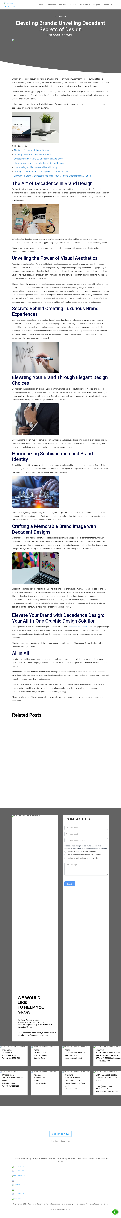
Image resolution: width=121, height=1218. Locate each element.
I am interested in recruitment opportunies (82, 851)
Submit (69, 884)
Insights (96, 5)
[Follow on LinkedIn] (63, 1123)
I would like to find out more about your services (84, 855)
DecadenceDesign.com (77, 627)
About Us (62, 5)
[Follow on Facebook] (58, 1123)
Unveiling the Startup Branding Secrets (32, 728)
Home (40, 5)
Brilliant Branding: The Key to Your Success (34, 781)
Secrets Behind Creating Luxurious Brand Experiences (38, 158)
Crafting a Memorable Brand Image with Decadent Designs (41, 171)
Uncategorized (60, 16)
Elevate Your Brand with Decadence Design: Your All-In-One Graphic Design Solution (52, 176)
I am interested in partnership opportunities (82, 858)
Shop (71, 5)
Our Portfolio (84, 5)
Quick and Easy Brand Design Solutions (32, 755)
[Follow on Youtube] (53, 1123)
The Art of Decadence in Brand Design (31, 150)
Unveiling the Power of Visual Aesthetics (32, 154)
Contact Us (107, 5)
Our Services (51, 5)
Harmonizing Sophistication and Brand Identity (35, 167)
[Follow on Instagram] (67, 1123)
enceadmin (55, 35)
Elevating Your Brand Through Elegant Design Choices (39, 163)
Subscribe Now (60, 1133)
